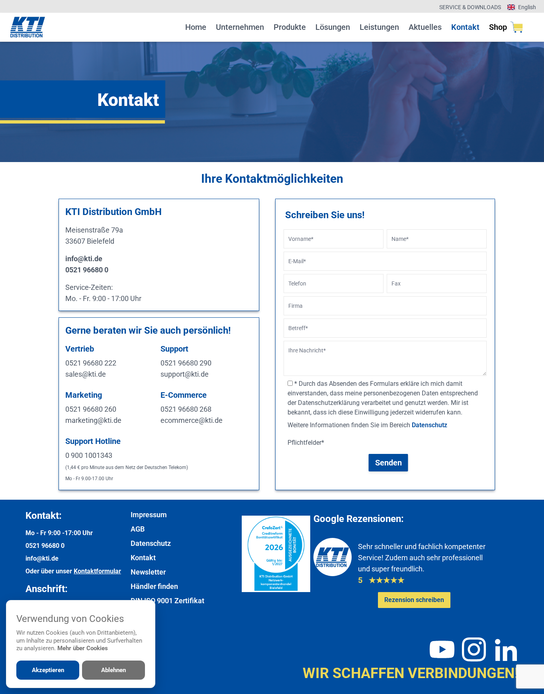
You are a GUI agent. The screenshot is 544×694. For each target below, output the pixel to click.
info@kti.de (42, 558)
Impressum (149, 514)
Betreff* (298, 328)
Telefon (297, 283)
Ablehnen (113, 670)
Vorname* (300, 239)
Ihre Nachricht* (307, 350)
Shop (498, 27)
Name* (400, 239)
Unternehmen (240, 27)
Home (195, 27)
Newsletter (148, 572)
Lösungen (332, 27)
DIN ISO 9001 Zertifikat (167, 600)
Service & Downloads (470, 7)
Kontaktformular (97, 571)
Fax (396, 283)
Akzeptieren (48, 670)
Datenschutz (429, 425)
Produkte (290, 27)
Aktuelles (425, 27)
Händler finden (154, 586)
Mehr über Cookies (82, 648)
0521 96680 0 (45, 545)
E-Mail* (297, 261)
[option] (272, 102)
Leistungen (379, 27)
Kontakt (465, 27)
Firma (295, 306)
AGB (138, 529)
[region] (272, 102)
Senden (388, 462)
